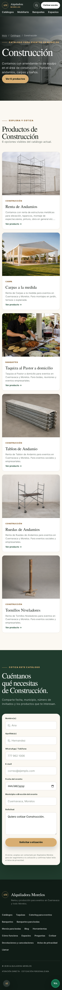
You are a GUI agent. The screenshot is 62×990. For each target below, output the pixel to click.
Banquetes (38, 12)
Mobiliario (23, 12)
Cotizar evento (50, 5)
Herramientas (40, 929)
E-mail (8, 764)
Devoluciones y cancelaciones (18, 943)
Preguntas (40, 935)
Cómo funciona (10, 935)
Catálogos (8, 12)
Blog (26, 929)
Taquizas (20, 915)
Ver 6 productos (15, 78)
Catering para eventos (40, 915)
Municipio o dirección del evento (21, 794)
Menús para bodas (11, 929)
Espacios (53, 12)
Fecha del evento (13, 779)
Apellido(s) (11, 733)
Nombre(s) (10, 718)
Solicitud (9, 809)
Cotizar (52, 935)
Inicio (4, 35)
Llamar (5, 950)
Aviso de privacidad (15, 860)
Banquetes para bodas (28, 922)
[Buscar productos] (36, 5)
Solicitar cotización (31, 842)
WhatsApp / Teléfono (16, 749)
